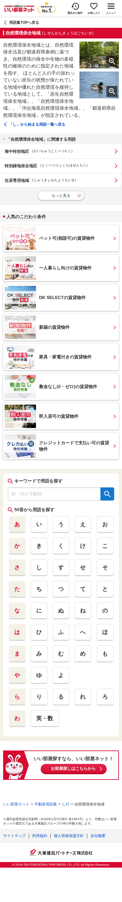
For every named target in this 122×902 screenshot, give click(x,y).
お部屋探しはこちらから (73, 768)
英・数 (44, 718)
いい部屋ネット (16, 804)
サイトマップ (14, 836)
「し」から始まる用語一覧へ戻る (37, 124)
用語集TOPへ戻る (24, 22)
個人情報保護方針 (69, 836)
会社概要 (97, 836)
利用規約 (39, 836)
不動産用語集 (45, 804)
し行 (65, 804)
